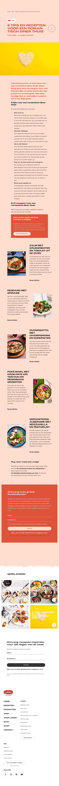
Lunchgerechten (24, 712)
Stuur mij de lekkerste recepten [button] (14, 762)
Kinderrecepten (23, 722)
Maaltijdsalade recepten (25, 726)
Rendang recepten (24, 719)
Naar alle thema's (28, 737)
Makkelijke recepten (25, 705)
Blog (13, 11)
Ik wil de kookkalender (22, 233)
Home (8, 11)
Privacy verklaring (8, 754)
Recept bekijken (34, 280)
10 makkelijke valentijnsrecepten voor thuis (24, 473)
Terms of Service (43, 535)
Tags (6, 714)
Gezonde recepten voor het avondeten (29, 715)
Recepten (9, 705)
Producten (10, 709)
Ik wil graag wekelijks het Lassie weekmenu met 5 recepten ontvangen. (28, 524)
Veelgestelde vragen (8, 751)
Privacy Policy (35, 535)
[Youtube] (22, 775)
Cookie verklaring (8, 758)
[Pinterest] (16, 775)
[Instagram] (11, 775)
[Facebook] (6, 775)
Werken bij (6, 747)
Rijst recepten (23, 708)
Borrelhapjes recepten (25, 733)
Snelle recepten (24, 729)
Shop (6, 726)
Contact (8, 730)
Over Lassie (10, 718)
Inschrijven (29, 528)
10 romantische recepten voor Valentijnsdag (30, 468)
